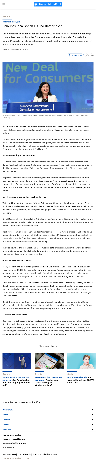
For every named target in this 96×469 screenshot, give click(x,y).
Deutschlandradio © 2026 (15, 458)
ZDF (19, 454)
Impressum (8, 447)
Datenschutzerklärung (13, 439)
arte (35, 454)
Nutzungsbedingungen (14, 443)
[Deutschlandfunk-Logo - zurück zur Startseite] (48, 4)
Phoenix (27, 454)
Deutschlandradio (11, 435)
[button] (3, 4)
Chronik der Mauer (47, 454)
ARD (14, 454)
